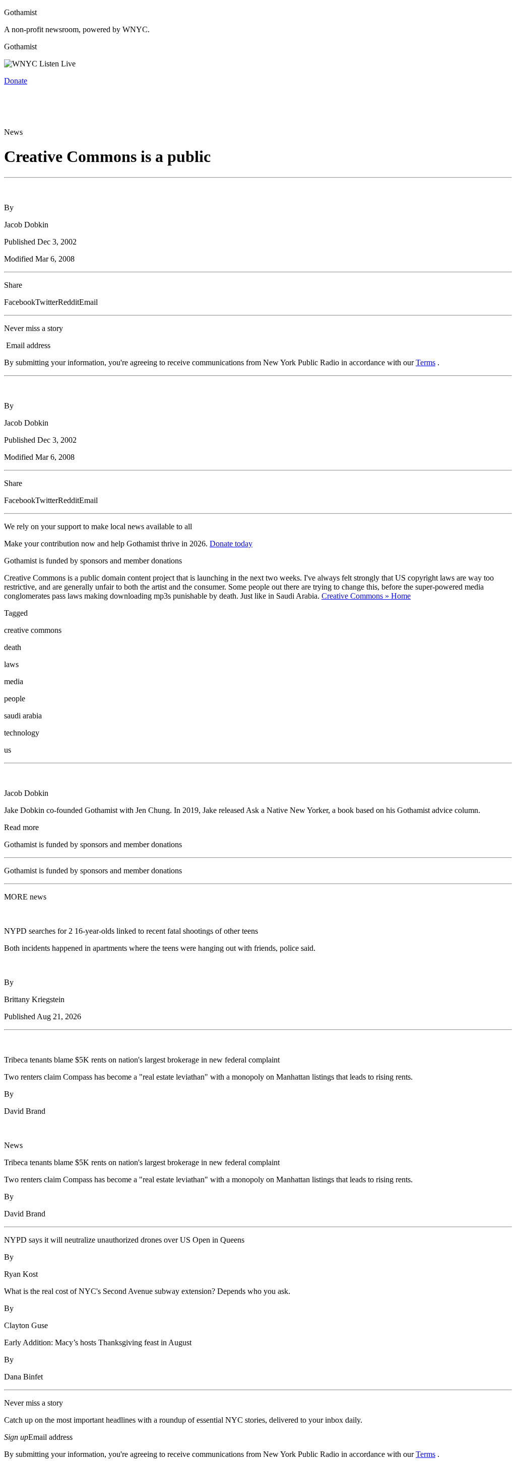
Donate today (231, 543)
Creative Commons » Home (366, 596)
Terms (425, 362)
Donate (15, 80)
